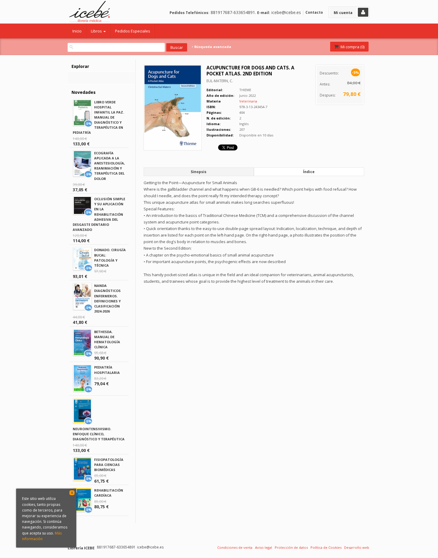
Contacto (314, 12)
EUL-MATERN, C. (219, 80)
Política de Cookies (325, 547)
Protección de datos (291, 547)
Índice (309, 171)
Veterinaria (248, 101)
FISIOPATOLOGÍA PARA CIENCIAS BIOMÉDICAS (108, 464)
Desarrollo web (356, 547)
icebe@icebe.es (286, 12)
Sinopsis (198, 171)
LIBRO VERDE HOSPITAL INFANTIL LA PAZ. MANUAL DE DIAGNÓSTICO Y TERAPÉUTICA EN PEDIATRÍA (98, 117)
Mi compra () (352, 46)
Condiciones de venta (234, 547)
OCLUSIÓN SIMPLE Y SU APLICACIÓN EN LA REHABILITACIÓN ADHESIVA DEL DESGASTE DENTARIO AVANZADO (99, 214)
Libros (97, 31)
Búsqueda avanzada (212, 47)
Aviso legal (263, 547)
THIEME (245, 90)
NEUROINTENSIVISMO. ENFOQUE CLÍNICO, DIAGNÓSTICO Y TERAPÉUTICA (99, 434)
